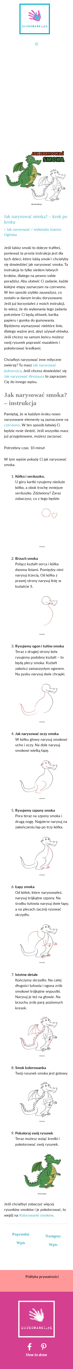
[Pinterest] (43, 1346)
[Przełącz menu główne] (36, 44)
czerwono (12, 425)
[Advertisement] (36, 89)
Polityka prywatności (42, 1277)
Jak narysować (18, 229)
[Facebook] (29, 1346)
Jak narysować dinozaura (24, 376)
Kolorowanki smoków (36, 1215)
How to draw (36, 1355)
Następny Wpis (53, 1237)
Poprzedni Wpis (20, 1235)
